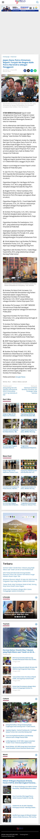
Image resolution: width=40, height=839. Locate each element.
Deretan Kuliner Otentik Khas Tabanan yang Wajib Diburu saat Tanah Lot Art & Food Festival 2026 (18, 568)
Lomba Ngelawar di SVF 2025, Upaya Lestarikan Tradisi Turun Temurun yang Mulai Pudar (20, 742)
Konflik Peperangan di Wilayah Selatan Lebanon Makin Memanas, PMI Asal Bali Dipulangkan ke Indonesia (25, 816)
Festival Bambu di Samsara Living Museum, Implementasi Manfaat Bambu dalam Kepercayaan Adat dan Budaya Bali (18, 613)
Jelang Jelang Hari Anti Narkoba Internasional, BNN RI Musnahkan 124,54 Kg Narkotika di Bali (10, 390)
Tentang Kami (24, 834)
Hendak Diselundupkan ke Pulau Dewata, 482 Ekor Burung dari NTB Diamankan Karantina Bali (10, 430)
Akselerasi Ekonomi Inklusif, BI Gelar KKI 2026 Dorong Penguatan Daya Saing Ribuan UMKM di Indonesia (20, 580)
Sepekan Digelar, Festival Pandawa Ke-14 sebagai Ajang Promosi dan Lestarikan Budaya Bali (21, 731)
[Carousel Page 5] (25, 616)
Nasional (5, 71)
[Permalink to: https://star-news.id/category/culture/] (36, 699)
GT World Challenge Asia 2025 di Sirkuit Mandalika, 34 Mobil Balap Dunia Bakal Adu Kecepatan (25, 787)
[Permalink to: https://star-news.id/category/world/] (36, 755)
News (9, 71)
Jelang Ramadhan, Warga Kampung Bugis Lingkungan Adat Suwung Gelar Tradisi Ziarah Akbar (20, 725)
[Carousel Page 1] (15, 616)
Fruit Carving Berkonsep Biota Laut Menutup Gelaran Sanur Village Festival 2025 (19, 736)
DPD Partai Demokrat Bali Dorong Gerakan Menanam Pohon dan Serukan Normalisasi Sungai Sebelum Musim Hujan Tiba (18, 574)
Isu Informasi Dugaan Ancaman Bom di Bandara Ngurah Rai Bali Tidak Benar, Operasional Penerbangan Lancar (11, 447)
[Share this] (24, 70)
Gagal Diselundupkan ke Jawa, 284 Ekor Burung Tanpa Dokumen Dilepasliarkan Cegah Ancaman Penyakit (29, 430)
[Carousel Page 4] (22, 616)
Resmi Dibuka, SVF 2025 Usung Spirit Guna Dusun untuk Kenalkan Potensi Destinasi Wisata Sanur (21, 747)
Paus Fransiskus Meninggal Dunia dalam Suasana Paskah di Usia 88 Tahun (23, 797)
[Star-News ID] (20, 2)
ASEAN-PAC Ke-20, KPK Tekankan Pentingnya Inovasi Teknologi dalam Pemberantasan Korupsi (24, 806)
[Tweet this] (28, 70)
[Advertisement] (20, 33)
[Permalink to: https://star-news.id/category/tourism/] (36, 624)
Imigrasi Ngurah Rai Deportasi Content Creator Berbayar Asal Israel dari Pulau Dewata (11, 415)
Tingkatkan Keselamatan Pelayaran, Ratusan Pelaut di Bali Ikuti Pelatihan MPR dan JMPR (28, 447)
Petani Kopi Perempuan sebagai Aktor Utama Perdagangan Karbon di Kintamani (17, 590)
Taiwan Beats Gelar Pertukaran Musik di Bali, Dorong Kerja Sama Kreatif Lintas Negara (19, 585)
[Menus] (3, 2)
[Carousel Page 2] (18, 616)
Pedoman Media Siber (8, 836)
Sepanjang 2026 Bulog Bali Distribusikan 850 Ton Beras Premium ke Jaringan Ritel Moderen (28, 415)
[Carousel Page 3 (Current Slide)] (20, 616)
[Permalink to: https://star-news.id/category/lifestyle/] (36, 597)
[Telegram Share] (31, 70)
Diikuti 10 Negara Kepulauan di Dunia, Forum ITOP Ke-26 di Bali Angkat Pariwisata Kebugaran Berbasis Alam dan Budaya (20, 782)
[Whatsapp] (35, 70)
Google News (20, 377)
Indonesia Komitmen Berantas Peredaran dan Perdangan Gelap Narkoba (29, 389)
